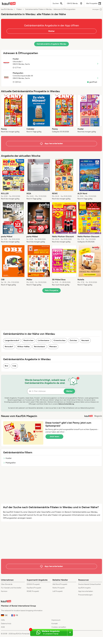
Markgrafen (11, 462)
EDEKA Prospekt (33, 584)
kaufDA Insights (84, 588)
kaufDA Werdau (7, 9)
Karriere (4, 591)
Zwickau (73, 340)
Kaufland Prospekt (34, 588)
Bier (6, 366)
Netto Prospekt (59, 588)
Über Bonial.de (6, 584)
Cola (14, 366)
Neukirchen (28, 340)
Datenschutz (6, 623)
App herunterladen (85, 591)
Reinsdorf (9, 347)
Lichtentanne (43, 340)
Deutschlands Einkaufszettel (89, 584)
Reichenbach (39, 347)
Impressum (56, 620)
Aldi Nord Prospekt (60, 584)
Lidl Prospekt (58, 591)
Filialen (19, 9)
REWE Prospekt (33, 591)
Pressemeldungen (85, 595)
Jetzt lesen (54, 436)
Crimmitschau (59, 340)
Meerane (53, 347)
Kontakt (55, 623)
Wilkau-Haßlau (23, 347)
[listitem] (13, 113)
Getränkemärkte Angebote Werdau (51, 44)
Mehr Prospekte (51, 290)
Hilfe (3, 620)
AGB (3, 627)
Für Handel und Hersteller (11, 588)
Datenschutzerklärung (66, 404)
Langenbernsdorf (12, 340)
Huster (9, 458)
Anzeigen (95, 9)
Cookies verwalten (59, 627)
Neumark (85, 340)
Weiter (51, 31)
